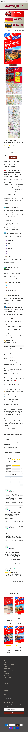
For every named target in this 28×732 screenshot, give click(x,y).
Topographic (7, 685)
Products (9, 30)
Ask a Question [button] (15, 477)
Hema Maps (6, 673)
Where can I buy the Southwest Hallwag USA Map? (12, 438)
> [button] (17, 585)
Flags (5, 692)
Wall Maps (6, 688)
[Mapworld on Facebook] (4, 698)
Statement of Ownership (9, 664)
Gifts (5, 694)
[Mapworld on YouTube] (6, 698)
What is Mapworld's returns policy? (11, 447)
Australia (6, 683)
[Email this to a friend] (14, 428)
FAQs (5, 671)
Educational (6, 675)
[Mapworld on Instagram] (8, 698)
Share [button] (8, 502)
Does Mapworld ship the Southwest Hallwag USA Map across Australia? (12, 451)
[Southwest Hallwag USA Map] (10, 75)
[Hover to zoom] (12, 49)
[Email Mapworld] (10, 698)
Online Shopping (7, 662)
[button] (20, 502)
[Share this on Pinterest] (12, 428)
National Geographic (8, 677)
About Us (6, 660)
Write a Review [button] (15, 474)
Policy (5, 666)
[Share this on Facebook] (10, 428)
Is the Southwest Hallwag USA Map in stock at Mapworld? (12, 443)
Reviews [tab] (7, 481)
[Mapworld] (14, 6)
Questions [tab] (16, 481)
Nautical (6, 690)
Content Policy (7, 668)
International (6, 686)
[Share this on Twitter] (8, 428)
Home (5, 30)
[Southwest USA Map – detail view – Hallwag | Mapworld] (18, 75)
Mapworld (10, 720)
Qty (5, 155)
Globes (5, 696)
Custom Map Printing (8, 670)
